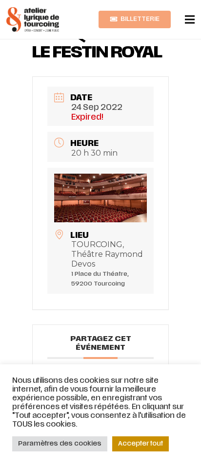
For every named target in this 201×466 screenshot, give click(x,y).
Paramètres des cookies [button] (59, 444)
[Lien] (32, 19)
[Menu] (190, 19)
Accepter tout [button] (140, 444)
